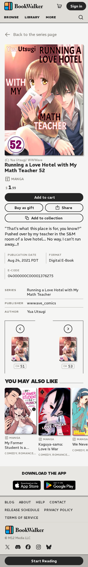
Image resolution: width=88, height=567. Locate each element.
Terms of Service (21, 517)
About (25, 502)
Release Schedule (22, 510)
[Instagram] (38, 547)
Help (40, 502)
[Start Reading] (44, 99)
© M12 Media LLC (18, 538)
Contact (58, 502)
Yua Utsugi (36, 311)
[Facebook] (28, 547)
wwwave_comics (41, 303)
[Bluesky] (49, 547)
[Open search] (81, 17)
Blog (9, 502)
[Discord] (18, 547)
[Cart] (59, 6)
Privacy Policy (58, 510)
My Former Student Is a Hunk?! (15, 445)
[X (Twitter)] (7, 547)
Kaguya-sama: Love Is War (50, 446)
